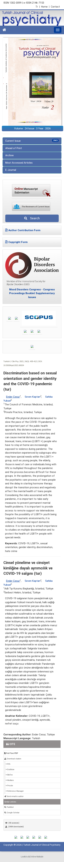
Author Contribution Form (24, 230)
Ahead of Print (13, 148)
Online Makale (36, 856)
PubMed (9, 807)
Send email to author (15, 796)
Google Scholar (12, 813)
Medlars (10, 780)
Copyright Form (18, 242)
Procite (10, 785)
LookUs (24, 856)
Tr (37, 6)
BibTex (10, 775)
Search (34, 218)
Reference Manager (15, 791)
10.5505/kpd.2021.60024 (13, 365)
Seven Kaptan (32, 396)
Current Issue (31, 140)
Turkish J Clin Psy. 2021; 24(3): (16, 361)
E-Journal (10, 169)
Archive (9, 155)
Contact (55, 6)
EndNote (10, 769)
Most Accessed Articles (19, 162)
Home (45, 6)
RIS (8, 764)
